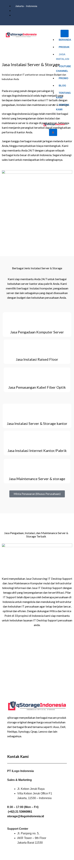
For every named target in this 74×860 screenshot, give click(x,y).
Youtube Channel (63, 68)
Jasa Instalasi (62, 56)
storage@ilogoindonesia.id (25, 816)
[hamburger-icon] (65, 33)
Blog (62, 85)
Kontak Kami (62, 107)
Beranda (65, 39)
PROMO (63, 78)
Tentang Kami (63, 95)
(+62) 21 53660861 (20, 811)
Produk (64, 47)
